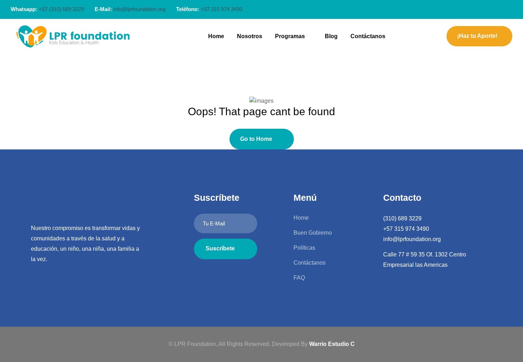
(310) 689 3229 (402, 218)
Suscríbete (220, 248)
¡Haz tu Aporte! (477, 36)
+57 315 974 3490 (406, 229)
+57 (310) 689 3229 (61, 9)
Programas (290, 36)
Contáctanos (367, 36)
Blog (331, 36)
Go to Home (256, 139)
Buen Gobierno (313, 233)
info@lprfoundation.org (139, 9)
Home (216, 36)
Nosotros (249, 36)
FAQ (299, 278)
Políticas (304, 248)
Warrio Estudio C (332, 344)
